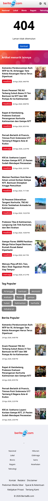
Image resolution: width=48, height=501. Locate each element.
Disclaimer (32, 480)
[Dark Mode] (40, 4)
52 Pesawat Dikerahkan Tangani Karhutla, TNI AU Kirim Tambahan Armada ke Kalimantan (16, 203)
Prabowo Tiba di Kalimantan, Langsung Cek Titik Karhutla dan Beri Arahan (17, 225)
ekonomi (36, 291)
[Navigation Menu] (45, 4)
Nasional (5, 10)
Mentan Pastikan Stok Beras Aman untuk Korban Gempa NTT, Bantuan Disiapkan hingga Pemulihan (16, 181)
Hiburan (35, 451)
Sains (35, 460)
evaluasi (8, 297)
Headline (7, 81)
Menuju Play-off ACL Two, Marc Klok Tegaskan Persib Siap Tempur (15, 267)
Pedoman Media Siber (13, 485)
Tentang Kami (32, 489)
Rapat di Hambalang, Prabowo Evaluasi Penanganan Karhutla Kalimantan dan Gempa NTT (16, 117)
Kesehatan (35, 464)
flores (19, 297)
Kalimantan (20, 303)
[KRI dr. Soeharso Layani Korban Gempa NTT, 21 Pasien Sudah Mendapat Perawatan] (40, 161)
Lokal (15, 10)
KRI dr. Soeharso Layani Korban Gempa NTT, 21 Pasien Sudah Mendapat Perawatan (17, 160)
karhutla (35, 303)
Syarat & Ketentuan (34, 485)
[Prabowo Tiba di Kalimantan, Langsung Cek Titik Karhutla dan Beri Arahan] (40, 226)
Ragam (33, 10)
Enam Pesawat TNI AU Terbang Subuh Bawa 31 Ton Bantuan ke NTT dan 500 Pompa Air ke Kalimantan (16, 94)
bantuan (22, 291)
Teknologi (12, 469)
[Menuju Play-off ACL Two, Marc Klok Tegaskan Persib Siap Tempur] (40, 268)
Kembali (24, 46)
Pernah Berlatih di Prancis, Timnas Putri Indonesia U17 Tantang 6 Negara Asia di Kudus (16, 139)
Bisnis (24, 10)
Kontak (12, 480)
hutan (7, 303)
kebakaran (9, 309)
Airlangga (8, 291)
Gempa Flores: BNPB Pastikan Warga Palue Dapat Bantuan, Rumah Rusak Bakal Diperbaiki (17, 245)
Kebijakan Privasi (15, 489)
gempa (31, 297)
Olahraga (7, 148)
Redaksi (21, 480)
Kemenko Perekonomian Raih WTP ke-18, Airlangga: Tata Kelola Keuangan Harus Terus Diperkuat (17, 72)
